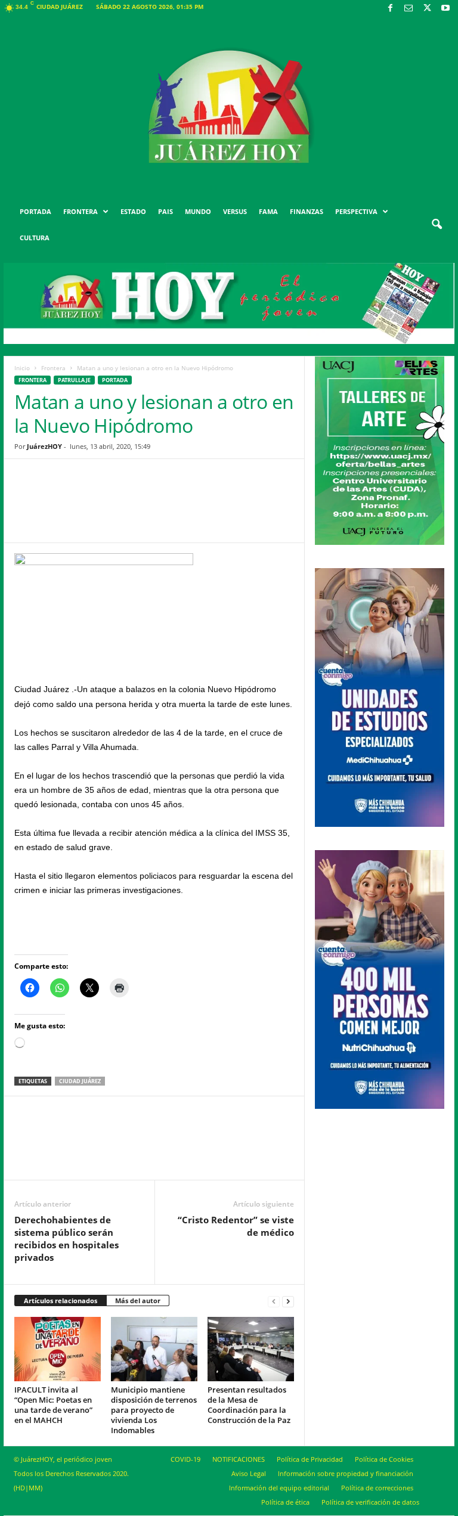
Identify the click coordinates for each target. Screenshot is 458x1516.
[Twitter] (427, 8)
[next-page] (288, 1301)
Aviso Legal (248, 1473)
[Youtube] (445, 8)
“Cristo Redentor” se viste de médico (236, 1226)
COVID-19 (185, 1459)
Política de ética (285, 1502)
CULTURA (34, 237)
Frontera (53, 368)
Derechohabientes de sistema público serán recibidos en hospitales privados (66, 1238)
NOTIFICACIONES (238, 1459)
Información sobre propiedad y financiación (345, 1473)
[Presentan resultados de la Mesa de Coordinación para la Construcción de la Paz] (251, 1349)
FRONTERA (80, 211)
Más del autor (137, 1300)
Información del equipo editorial (279, 1487)
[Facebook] (390, 8)
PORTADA (35, 211)
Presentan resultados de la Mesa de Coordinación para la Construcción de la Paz (249, 1404)
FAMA (268, 211)
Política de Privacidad (310, 1459)
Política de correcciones (377, 1487)
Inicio (22, 368)
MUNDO (198, 211)
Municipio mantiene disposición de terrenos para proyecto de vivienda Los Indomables (154, 1410)
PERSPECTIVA (356, 211)
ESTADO (133, 211)
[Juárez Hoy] (229, 106)
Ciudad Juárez (80, 1081)
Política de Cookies (384, 1459)
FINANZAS (306, 211)
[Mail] (408, 8)
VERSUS (235, 211)
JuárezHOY (44, 446)
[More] (246, 510)
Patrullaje (74, 380)
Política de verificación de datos (370, 1502)
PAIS (165, 211)
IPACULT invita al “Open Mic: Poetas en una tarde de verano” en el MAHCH (53, 1404)
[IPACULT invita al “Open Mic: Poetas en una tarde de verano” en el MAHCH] (57, 1349)
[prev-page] (274, 1301)
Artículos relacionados (60, 1300)
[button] (436, 225)
